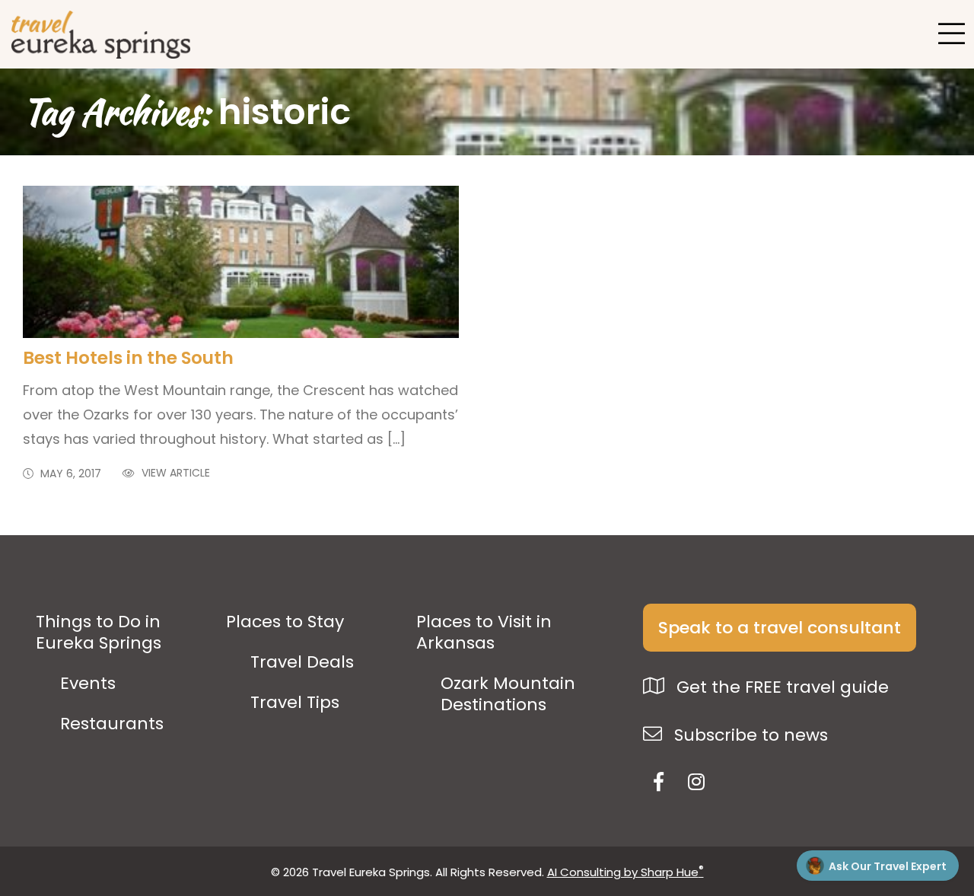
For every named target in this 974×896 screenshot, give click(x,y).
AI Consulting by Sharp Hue (625, 872)
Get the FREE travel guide (780, 687)
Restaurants (112, 724)
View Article (174, 473)
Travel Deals (302, 662)
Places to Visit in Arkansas (484, 632)
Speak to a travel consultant (779, 627)
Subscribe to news (749, 735)
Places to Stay (285, 622)
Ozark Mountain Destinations (508, 694)
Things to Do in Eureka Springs (98, 632)
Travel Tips (294, 702)
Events (88, 683)
